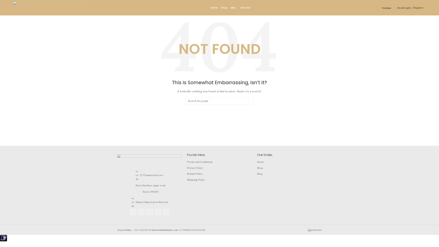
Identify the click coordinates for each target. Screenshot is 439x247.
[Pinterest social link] (166, 212)
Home (260, 161)
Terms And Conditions (200, 161)
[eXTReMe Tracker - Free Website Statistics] (3, 237)
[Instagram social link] (149, 212)
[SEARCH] (249, 101)
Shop (260, 167)
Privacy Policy (195, 167)
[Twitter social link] (141, 212)
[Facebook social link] (133, 212)
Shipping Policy (196, 179)
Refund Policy (195, 173)
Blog (259, 173)
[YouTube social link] (158, 212)
